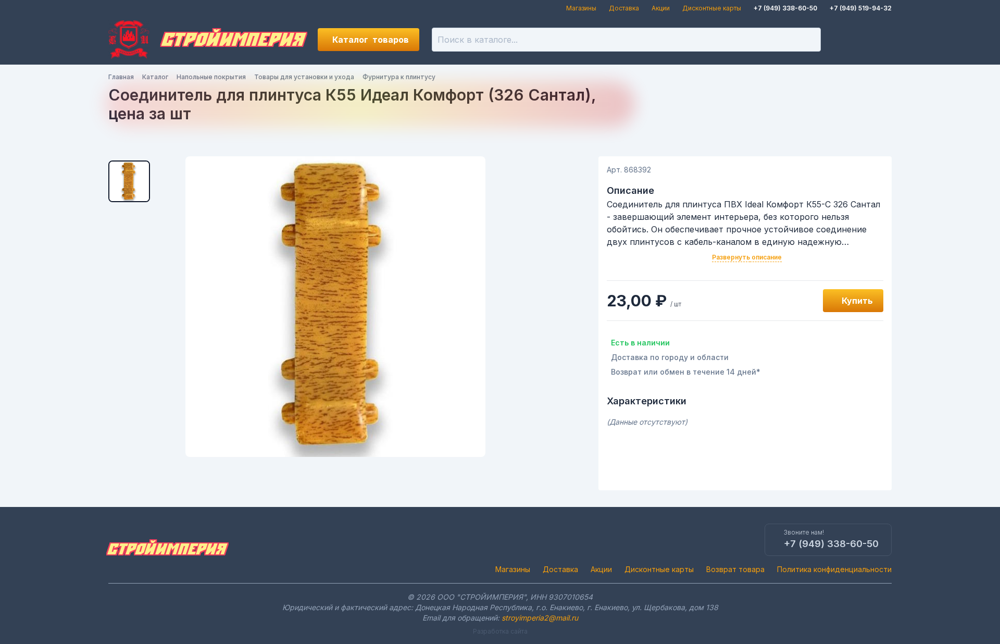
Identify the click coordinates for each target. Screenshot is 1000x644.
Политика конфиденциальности (834, 569)
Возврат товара (735, 569)
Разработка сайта (500, 631)
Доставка (624, 8)
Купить (857, 300)
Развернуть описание (747, 257)
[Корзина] (880, 39)
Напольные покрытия (211, 77)
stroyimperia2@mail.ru (540, 617)
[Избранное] (844, 39)
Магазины (581, 8)
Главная (121, 77)
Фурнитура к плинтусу (398, 77)
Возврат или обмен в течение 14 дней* (685, 371)
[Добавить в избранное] (803, 300)
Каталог (370, 39)
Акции (661, 8)
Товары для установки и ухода (304, 77)
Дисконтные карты (711, 8)
